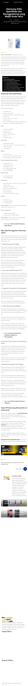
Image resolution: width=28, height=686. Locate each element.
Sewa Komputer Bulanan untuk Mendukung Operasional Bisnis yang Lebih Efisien (14, 547)
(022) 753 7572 (7, 653)
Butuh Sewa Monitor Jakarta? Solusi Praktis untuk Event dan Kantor (13, 566)
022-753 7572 (7, 651)
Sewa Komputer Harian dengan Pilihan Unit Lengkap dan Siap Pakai (15, 554)
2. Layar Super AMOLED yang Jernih (12, 83)
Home (10, 20)
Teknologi (16, 20)
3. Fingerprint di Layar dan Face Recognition (14, 84)
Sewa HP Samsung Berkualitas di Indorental (13, 90)
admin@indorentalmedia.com (10, 656)
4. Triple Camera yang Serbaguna (12, 86)
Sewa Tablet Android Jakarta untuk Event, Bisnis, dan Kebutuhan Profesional (15, 539)
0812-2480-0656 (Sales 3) (9, 644)
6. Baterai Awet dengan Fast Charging (13, 88)
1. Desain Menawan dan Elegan (11, 82)
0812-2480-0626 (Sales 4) (9, 647)
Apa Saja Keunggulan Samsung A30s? (12, 80)
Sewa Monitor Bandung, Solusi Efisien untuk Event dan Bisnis (13, 560)
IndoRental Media (7, 54)
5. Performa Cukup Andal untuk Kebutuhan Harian (15, 87)
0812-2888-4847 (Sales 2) (9, 642)
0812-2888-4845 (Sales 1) (9, 639)
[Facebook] (3, 685)
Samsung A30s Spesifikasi (9, 79)
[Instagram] (6, 685)
